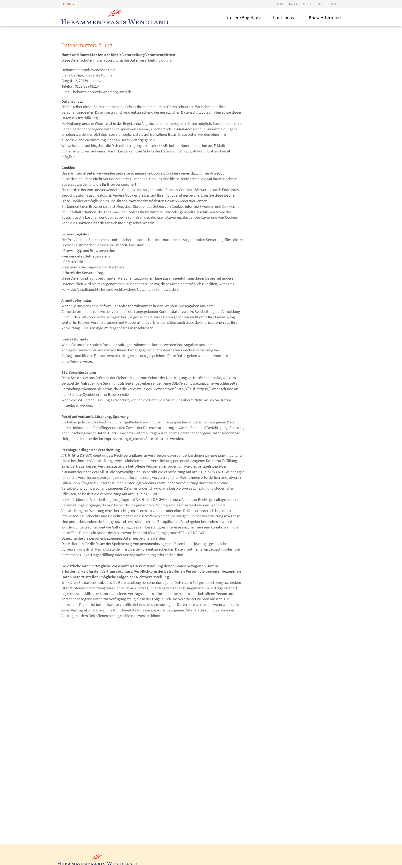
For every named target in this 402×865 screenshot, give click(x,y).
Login (66, 4)
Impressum (326, 4)
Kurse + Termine (325, 17)
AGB (280, 4)
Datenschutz (300, 4)
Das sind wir (285, 17)
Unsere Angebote (244, 17)
